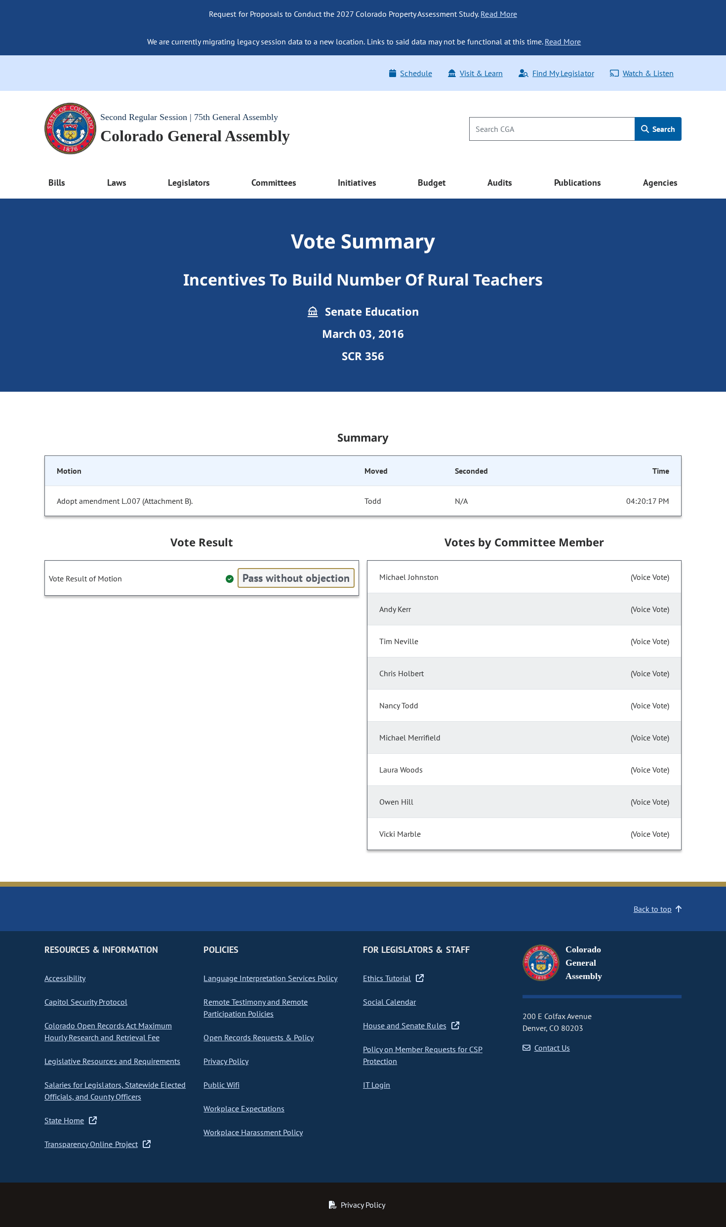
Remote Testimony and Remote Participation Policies (255, 1008)
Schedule (416, 73)
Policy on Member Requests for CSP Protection (423, 1055)
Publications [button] (577, 182)
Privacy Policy (225, 1061)
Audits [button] (499, 182)
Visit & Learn (481, 73)
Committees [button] (273, 182)
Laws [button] (116, 182)
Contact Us (552, 1048)
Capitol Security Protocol (85, 1002)
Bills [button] (56, 182)
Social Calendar (389, 1002)
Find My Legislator (563, 73)
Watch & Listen (648, 73)
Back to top (653, 909)
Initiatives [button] (357, 182)
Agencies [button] (660, 182)
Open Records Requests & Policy (258, 1037)
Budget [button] (431, 182)
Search (662, 129)
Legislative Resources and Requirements (112, 1061)
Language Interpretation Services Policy (270, 978)
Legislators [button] (188, 182)
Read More (499, 14)
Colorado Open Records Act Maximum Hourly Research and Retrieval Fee (108, 1031)
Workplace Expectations (243, 1108)
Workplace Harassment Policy (253, 1132)
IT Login (376, 1085)
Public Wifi (221, 1085)
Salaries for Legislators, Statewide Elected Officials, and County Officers (115, 1091)
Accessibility (64, 978)
